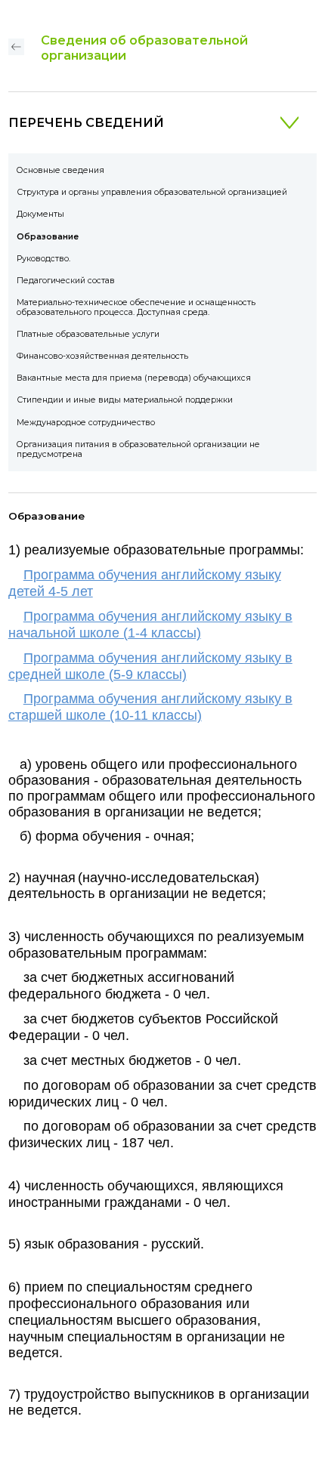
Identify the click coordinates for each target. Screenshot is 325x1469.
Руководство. (43, 259)
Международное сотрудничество (86, 422)
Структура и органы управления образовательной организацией (152, 192)
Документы (40, 214)
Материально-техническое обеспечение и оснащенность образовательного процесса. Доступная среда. (136, 307)
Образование (48, 237)
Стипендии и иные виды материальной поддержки (125, 400)
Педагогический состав (66, 280)
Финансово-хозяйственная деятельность (102, 356)
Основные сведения (60, 170)
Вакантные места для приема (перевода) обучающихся (134, 378)
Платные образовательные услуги (88, 334)
